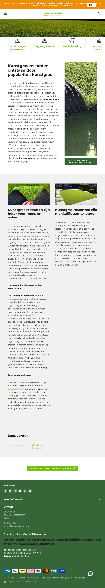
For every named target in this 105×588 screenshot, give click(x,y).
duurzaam (27, 265)
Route (6, 518)
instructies (73, 235)
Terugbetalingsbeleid (62, 578)
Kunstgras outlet (17, 445)
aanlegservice (62, 248)
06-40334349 (10, 523)
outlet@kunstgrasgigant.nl (16, 526)
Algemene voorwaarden (14, 578)
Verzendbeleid (81, 578)
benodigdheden (16, 389)
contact (69, 261)
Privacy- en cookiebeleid (39, 578)
